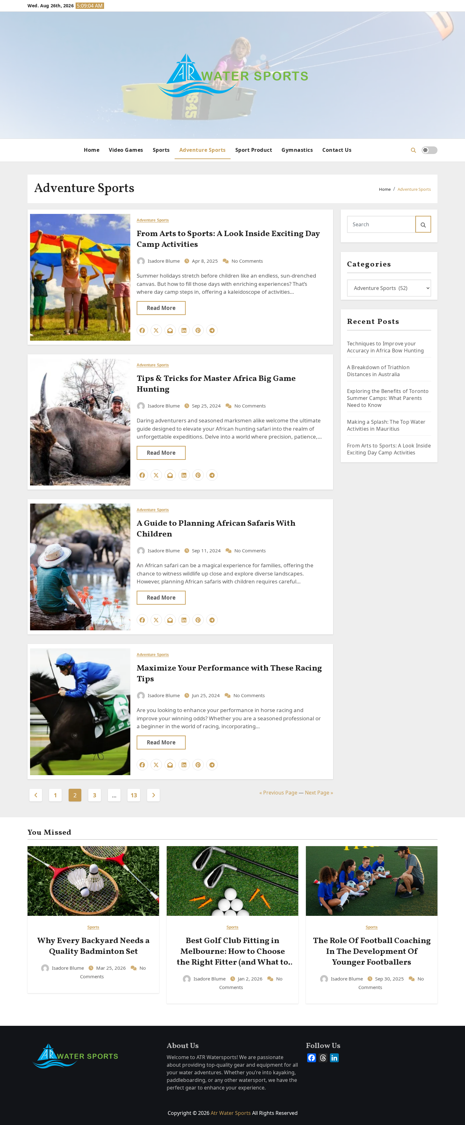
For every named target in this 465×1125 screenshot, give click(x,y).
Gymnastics (297, 149)
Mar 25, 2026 (111, 968)
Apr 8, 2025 (205, 261)
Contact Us (336, 149)
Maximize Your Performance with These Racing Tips (229, 674)
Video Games (126, 149)
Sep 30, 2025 (390, 978)
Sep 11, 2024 (207, 550)
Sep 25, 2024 (207, 405)
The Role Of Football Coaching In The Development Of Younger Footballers (372, 951)
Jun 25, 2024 (206, 695)
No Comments (247, 261)
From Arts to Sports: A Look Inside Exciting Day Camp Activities (228, 239)
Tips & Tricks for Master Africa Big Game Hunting (216, 384)
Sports (161, 149)
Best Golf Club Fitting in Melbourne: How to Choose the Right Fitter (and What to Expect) (232, 957)
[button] (413, 150)
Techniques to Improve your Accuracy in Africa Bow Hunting (385, 347)
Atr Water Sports (231, 1112)
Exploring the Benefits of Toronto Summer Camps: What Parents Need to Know (388, 398)
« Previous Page (278, 792)
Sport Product (253, 149)
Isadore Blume (163, 261)
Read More (161, 308)
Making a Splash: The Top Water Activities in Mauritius (386, 425)
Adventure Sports (202, 149)
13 (134, 795)
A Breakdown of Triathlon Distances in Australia (378, 371)
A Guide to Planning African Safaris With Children (216, 529)
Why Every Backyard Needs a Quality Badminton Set (93, 946)
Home (91, 149)
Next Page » (319, 792)
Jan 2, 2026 (251, 978)
